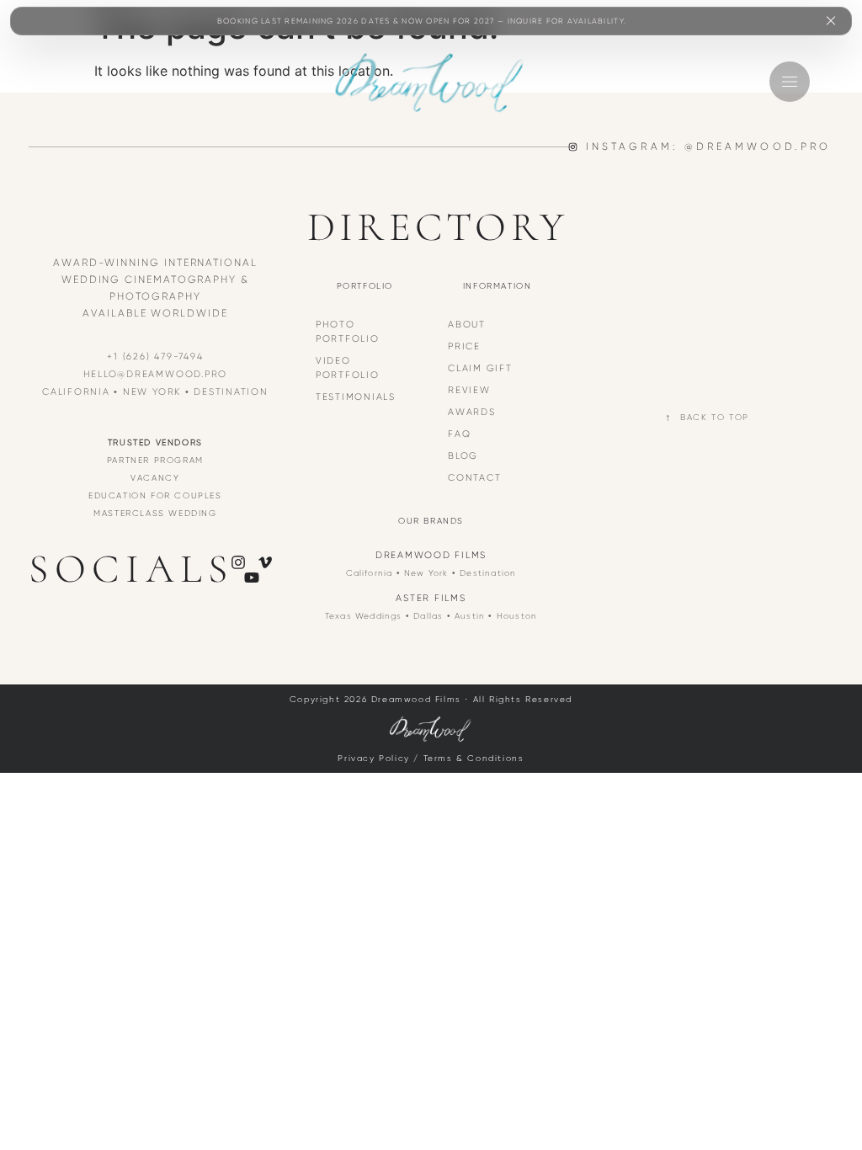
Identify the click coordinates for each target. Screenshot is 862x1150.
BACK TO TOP (714, 417)
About (467, 324)
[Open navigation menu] (790, 82)
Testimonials (356, 396)
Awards (472, 412)
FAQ (459, 433)
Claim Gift (480, 368)
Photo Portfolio (348, 331)
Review (469, 390)
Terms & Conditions (473, 758)
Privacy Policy (373, 758)
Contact (474, 477)
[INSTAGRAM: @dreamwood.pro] (572, 147)
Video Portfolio (348, 367)
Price (464, 346)
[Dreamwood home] (431, 81)
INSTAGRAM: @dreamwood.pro (708, 146)
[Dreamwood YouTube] (251, 577)
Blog (463, 455)
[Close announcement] (831, 21)
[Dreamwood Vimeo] (265, 562)
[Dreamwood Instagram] (238, 562)
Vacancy (154, 477)
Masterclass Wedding (154, 513)
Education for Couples (155, 495)
